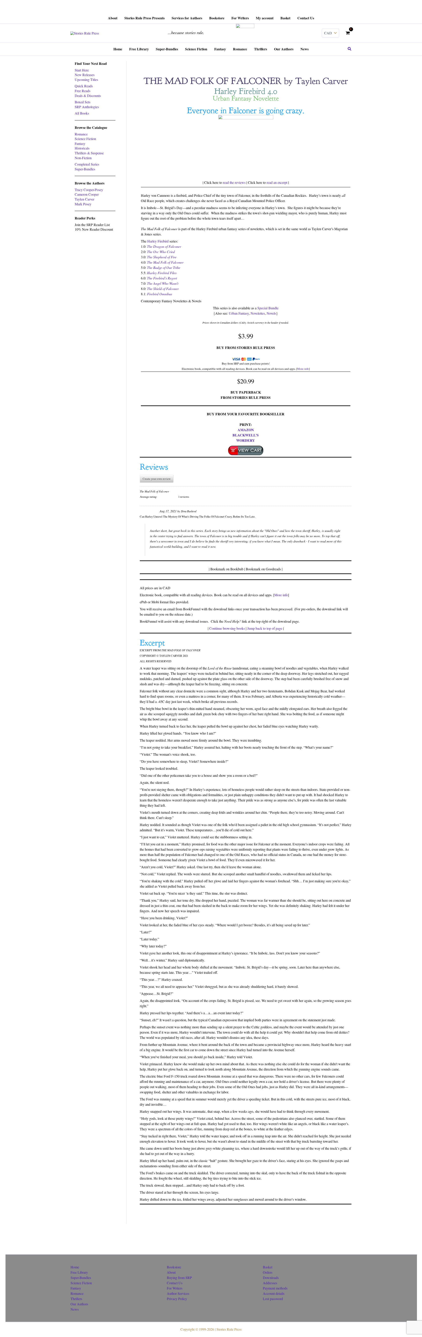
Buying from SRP (179, 1277)
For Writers (174, 1288)
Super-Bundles (85, 169)
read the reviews (234, 182)
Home (75, 1267)
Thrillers (76, 1298)
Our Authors (79, 1304)
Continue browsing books (227, 628)
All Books (82, 113)
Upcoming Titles (86, 79)
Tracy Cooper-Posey (89, 189)
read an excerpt (277, 182)
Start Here (82, 70)
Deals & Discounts (88, 95)
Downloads (271, 1277)
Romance (81, 134)
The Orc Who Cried (161, 251)
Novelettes (258, 313)
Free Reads (82, 90)
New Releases (85, 74)
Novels (271, 313)
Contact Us (174, 1282)
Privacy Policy (177, 1298)
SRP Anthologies (87, 106)
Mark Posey (83, 204)
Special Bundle (267, 308)
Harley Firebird (158, 241)
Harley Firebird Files (161, 272)
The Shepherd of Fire (161, 257)
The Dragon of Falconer (164, 246)
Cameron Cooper (87, 194)
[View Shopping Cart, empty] (348, 33)
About (171, 1272)
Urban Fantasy (239, 313)
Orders (267, 1272)
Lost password (273, 1298)
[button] (350, 49)
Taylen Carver (84, 199)
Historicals (82, 148)
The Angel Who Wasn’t (162, 283)
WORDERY (245, 440)
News (75, 1309)
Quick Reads (84, 86)
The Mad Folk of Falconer (165, 262)
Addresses (270, 1282)
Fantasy (80, 143)
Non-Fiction (83, 157)
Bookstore (174, 1267)
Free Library (79, 1272)
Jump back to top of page (264, 628)
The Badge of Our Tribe (163, 267)
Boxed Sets (82, 102)
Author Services (178, 1293)
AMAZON (246, 429)
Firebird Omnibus (159, 294)
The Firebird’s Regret (162, 278)
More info (303, 369)
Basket (267, 1267)
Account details (273, 1293)
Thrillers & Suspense (89, 153)
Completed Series (87, 164)
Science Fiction (85, 138)
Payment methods (275, 1288)
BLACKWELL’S (246, 435)
